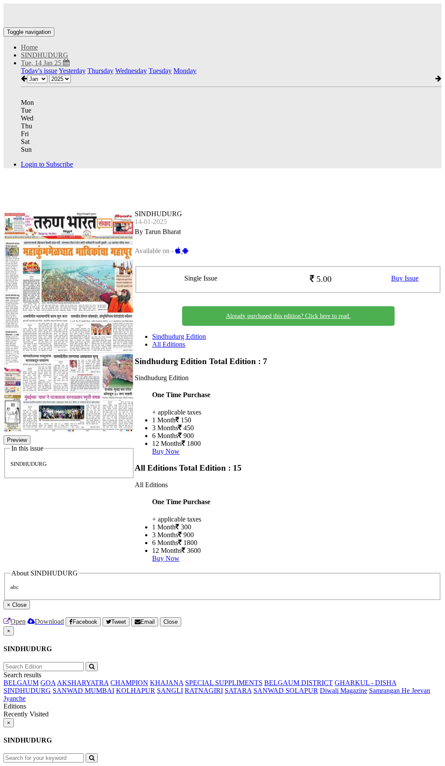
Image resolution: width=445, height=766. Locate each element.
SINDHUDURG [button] (44, 55)
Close (170, 622)
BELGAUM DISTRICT (298, 682)
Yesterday (72, 70)
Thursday (100, 70)
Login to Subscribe (47, 164)
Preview (17, 440)
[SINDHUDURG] (222, 14)
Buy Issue (404, 278)
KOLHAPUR (135, 690)
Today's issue (39, 70)
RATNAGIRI (204, 690)
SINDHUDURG (27, 690)
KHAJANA (166, 682)
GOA (48, 682)
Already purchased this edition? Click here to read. (288, 316)
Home (29, 47)
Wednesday (131, 70)
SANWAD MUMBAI (83, 690)
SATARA (238, 690)
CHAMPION (129, 682)
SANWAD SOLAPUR (285, 690)
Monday (184, 70)
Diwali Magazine (343, 690)
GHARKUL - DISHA (365, 682)
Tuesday (160, 70)
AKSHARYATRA (83, 682)
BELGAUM (21, 682)
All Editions (168, 344)
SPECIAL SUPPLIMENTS (223, 682)
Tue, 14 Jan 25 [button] (42, 63)
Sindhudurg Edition (179, 336)
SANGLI (170, 690)
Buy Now (165, 451)
